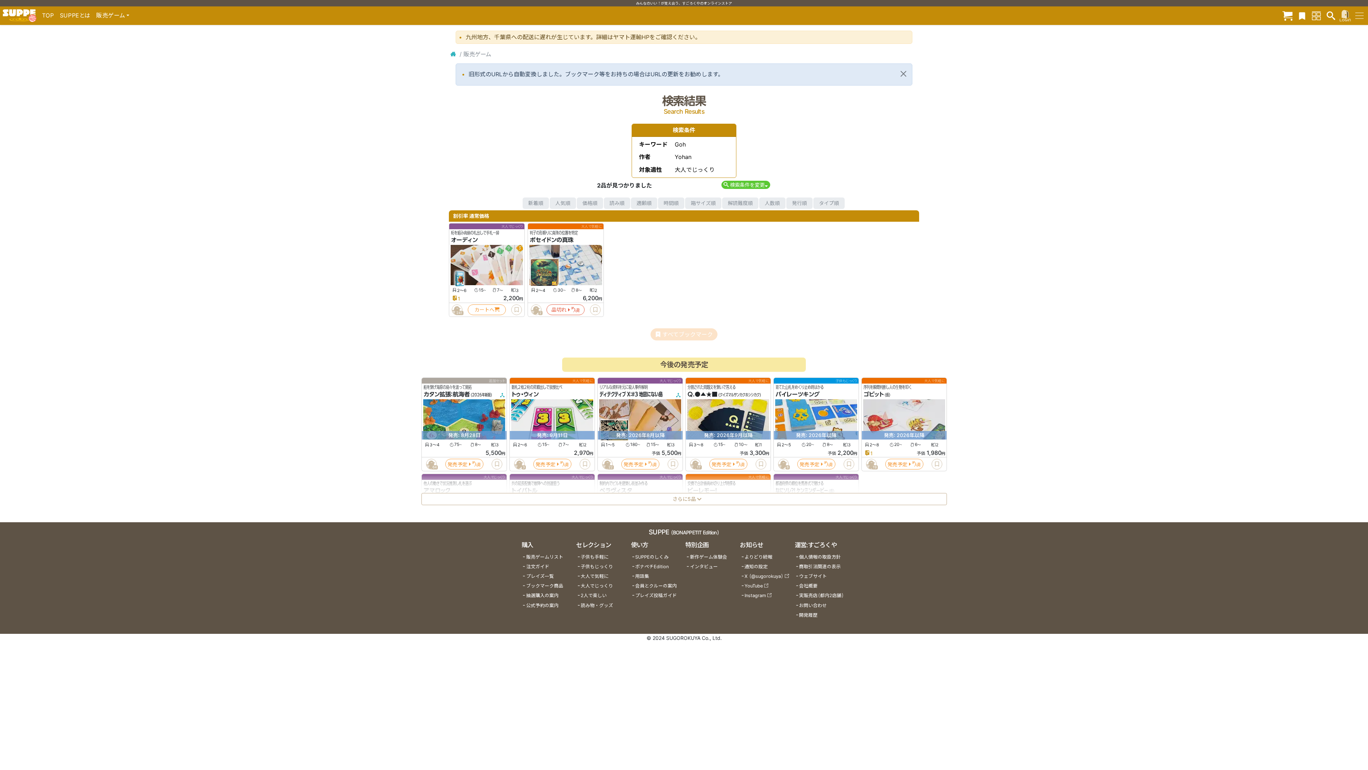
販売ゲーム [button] (110, 15)
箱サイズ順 (703, 203)
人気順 (562, 203)
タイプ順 (829, 203)
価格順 (589, 203)
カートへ (484, 310)
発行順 (799, 203)
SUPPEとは (75, 15)
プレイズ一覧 (540, 576)
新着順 (535, 203)
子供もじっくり (597, 566)
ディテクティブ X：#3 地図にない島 (631, 394)
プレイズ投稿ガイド (656, 595)
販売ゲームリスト (544, 557)
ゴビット (874, 394)
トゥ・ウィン (525, 394)
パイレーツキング (798, 394)
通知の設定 (756, 566)
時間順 (671, 203)
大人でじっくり (597, 586)
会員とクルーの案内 (656, 586)
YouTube (754, 586)
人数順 (772, 203)
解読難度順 (740, 203)
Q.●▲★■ (702, 394)
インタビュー (704, 566)
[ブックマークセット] (1302, 15)
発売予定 (457, 464)
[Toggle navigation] (1359, 16)
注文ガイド (537, 566)
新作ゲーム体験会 (708, 557)
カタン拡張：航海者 (447, 394)
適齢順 (644, 203)
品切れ (558, 310)
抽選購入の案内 (542, 595)
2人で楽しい (594, 595)
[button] (745, 185)
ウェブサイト (813, 576)
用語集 (642, 576)
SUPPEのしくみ (652, 557)
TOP (48, 15)
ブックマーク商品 (544, 586)
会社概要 (808, 586)
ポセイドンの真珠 (552, 240)
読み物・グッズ (597, 605)
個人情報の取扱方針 (820, 557)
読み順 (617, 203)
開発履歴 (808, 615)
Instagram (755, 595)
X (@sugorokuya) (764, 576)
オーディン (464, 240)
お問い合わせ (813, 605)
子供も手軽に (594, 557)
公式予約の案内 (542, 605)
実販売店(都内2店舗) (821, 595)
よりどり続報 (758, 557)
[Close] (903, 74)
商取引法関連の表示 (820, 566)
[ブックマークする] (516, 309)
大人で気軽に (594, 576)
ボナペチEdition (652, 566)
